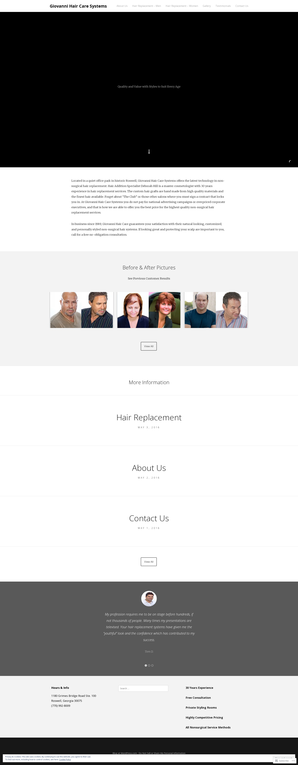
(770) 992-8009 (60, 706)
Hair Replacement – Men (146, 6)
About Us (122, 6)
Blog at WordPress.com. (125, 753)
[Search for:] (143, 688)
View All (148, 346)
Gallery (207, 6)
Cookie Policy (65, 759)
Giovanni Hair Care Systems (78, 6)
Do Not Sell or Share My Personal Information (162, 753)
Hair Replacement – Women (182, 6)
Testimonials (223, 6)
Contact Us (241, 6)
